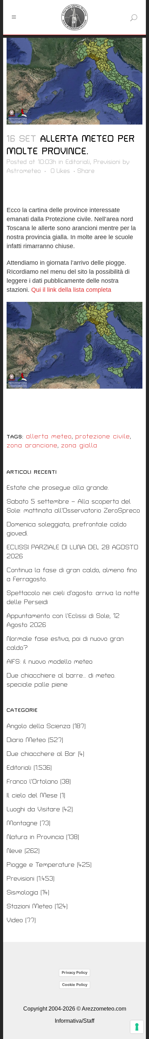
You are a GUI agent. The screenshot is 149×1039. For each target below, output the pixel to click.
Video (15, 920)
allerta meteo (49, 436)
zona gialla (79, 445)
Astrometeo (24, 171)
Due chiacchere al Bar (41, 754)
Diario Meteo (26, 740)
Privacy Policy (74, 972)
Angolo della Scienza (38, 726)
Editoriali (77, 162)
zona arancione (32, 445)
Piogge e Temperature (40, 865)
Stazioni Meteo (29, 906)
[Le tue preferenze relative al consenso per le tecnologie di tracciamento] (136, 1026)
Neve (14, 851)
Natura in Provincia (35, 837)
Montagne (22, 823)
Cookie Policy (74, 984)
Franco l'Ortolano (32, 781)
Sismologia (22, 892)
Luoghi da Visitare (33, 809)
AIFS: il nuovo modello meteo (50, 661)
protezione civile (102, 436)
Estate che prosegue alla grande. (58, 487)
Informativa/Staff (74, 1021)
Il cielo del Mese (32, 795)
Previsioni (107, 162)
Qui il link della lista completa (71, 289)
